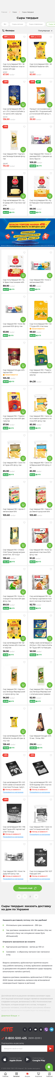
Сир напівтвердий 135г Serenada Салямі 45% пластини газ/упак (14, 645)
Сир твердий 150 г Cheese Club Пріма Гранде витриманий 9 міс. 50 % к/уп (14, 552)
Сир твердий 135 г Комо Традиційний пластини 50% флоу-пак (41, 552)
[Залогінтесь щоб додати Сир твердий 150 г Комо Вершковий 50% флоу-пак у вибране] (24, 297)
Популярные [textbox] (44, 31)
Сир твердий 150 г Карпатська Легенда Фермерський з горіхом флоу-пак (14, 691)
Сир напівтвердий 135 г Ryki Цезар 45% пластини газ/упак (14, 202)
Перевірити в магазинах (13, 792)
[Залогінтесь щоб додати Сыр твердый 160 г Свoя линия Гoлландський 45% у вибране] (51, 800)
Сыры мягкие (17, 24)
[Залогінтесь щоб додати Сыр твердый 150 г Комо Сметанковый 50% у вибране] (51, 253)
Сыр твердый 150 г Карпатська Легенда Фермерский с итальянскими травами (41, 691)
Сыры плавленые (36, 24)
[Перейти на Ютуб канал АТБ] (35, 1029)
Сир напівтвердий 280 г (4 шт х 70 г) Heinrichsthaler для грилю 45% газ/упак (14, 111)
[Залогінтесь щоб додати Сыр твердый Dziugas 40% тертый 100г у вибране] (24, 343)
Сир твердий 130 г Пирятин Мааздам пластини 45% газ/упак (41, 372)
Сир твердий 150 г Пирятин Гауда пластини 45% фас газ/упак (14, 418)
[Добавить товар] (23, 60)
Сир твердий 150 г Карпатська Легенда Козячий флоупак (14, 156)
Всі (5, 24)
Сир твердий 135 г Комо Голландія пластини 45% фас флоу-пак (14, 598)
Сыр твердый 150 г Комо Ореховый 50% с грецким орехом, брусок (41, 156)
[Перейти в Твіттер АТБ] (25, 1029)
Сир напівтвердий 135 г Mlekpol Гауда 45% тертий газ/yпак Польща (14, 829)
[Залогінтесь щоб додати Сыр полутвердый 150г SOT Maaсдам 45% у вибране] (51, 844)
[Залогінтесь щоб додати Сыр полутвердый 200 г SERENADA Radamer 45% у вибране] (51, 37)
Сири (15, 12)
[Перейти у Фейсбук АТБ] (30, 1029)
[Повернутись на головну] (7, 1029)
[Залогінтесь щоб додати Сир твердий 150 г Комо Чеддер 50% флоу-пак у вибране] (24, 844)
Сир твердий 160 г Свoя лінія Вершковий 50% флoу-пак (41, 465)
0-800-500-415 (16, 1038)
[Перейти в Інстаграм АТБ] (41, 1029)
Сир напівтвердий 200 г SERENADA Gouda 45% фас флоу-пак (14, 738)
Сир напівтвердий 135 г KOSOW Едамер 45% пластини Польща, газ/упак (41, 784)
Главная (4, 12)
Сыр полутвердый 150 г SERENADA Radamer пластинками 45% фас (14, 66)
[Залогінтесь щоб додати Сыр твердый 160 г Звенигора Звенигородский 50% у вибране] (51, 482)
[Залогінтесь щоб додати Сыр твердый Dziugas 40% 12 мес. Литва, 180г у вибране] (51, 709)
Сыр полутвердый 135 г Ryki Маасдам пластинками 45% (41, 202)
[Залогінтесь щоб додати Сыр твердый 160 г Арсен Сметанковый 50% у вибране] (24, 482)
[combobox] (41, 30)
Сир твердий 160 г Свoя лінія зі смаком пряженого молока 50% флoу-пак (41, 418)
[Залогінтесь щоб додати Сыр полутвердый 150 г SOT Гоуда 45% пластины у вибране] (51, 297)
